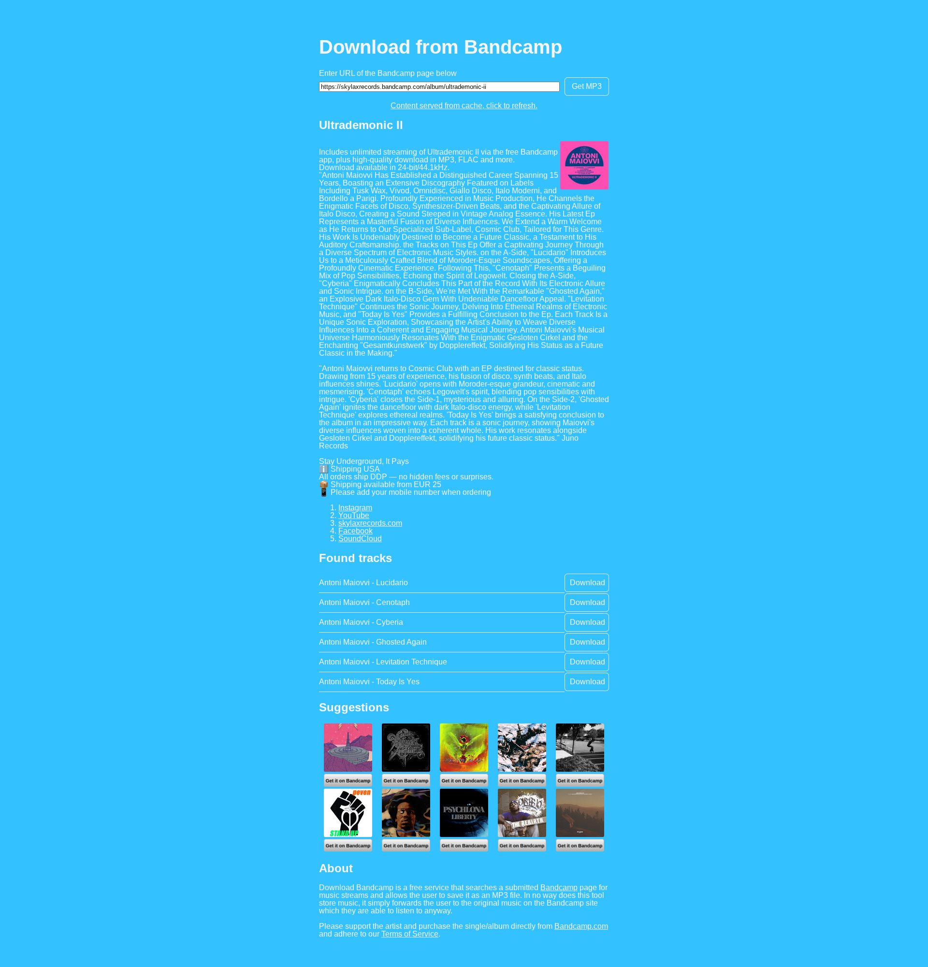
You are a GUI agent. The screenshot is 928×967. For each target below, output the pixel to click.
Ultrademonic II (361, 124)
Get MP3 (587, 86)
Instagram (355, 508)
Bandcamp (559, 887)
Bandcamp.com (581, 926)
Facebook (355, 531)
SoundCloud (360, 538)
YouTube (353, 515)
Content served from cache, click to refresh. (464, 105)
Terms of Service (409, 934)
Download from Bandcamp (440, 47)
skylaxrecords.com (370, 523)
